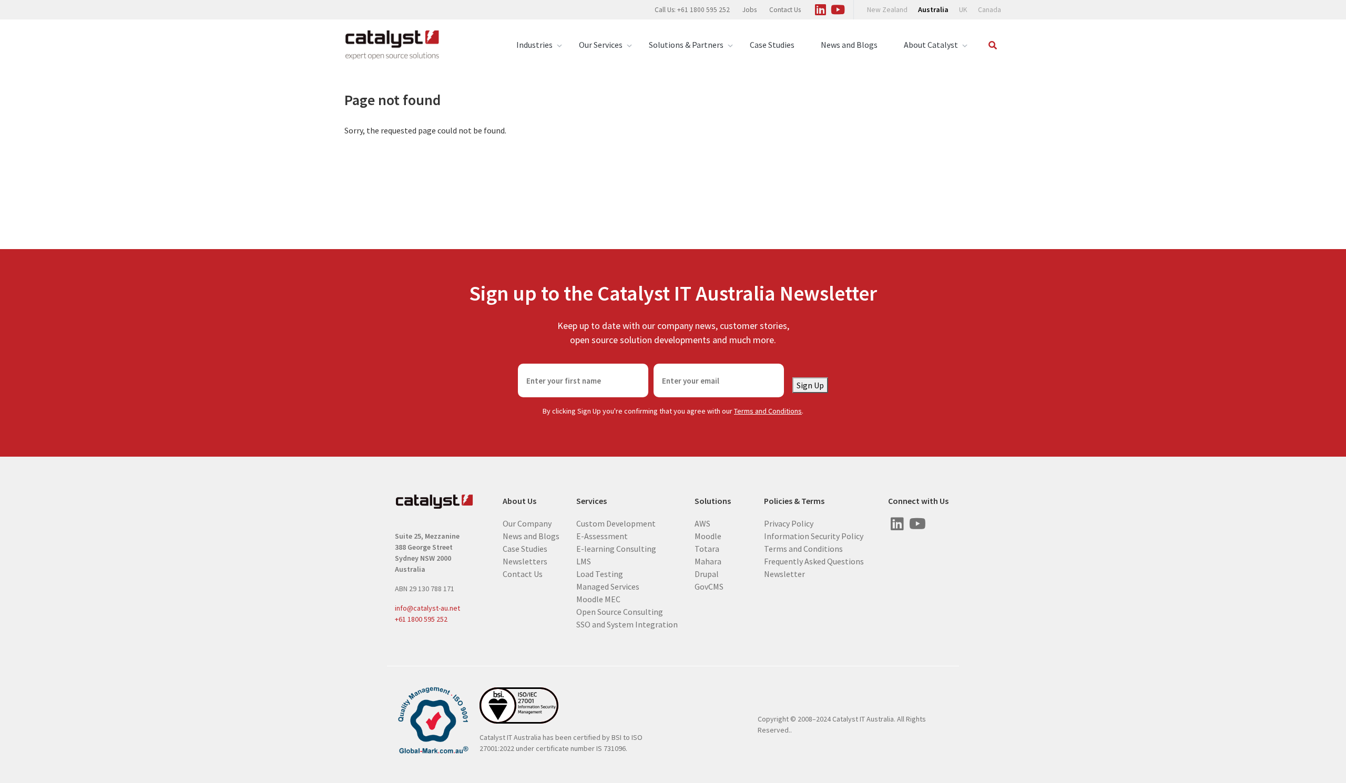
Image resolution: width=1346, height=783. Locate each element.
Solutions (713, 501)
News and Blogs (849, 44)
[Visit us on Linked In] (820, 8)
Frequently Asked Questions (814, 560)
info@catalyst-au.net (427, 608)
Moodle (708, 535)
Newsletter (784, 573)
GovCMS (709, 586)
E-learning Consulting (616, 548)
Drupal (707, 573)
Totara (707, 548)
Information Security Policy (813, 535)
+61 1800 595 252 (421, 619)
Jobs (749, 9)
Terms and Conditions (768, 411)
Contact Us (785, 9)
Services (591, 501)
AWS (702, 523)
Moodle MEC (598, 598)
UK (963, 9)
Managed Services (607, 586)
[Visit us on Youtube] (837, 8)
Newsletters (525, 560)
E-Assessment (602, 535)
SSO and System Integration (627, 624)
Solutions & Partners (686, 44)
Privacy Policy (788, 523)
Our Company (527, 523)
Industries (534, 44)
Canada (989, 9)
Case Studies (772, 44)
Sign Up (810, 385)
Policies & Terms (794, 501)
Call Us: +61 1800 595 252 (692, 9)
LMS (583, 560)
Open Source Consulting (619, 611)
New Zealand (887, 9)
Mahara (708, 560)
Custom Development (616, 523)
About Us (519, 501)
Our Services (601, 44)
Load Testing (599, 573)
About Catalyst (931, 44)
